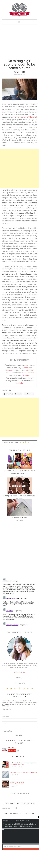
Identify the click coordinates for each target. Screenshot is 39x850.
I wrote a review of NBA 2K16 (25, 117)
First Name (5, 716)
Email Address (6, 709)
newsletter (19, 383)
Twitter (11, 688)
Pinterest (26, 375)
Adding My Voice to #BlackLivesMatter (20, 496)
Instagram (30, 370)
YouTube (15, 688)
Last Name (5, 724)
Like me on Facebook (19, 793)
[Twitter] (23, 442)
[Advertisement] (19, 39)
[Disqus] (19, 550)
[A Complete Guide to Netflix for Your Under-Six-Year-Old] (19, 461)
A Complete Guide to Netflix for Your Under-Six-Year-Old (23, 763)
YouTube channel (27, 373)
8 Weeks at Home (19, 518)
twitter (26, 368)
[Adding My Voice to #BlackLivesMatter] (19, 486)
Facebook (8, 370)
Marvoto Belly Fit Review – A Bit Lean (23, 772)
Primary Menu (19, 22)
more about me (19, 672)
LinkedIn (27, 688)
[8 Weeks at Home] (19, 508)
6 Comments (8, 442)
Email (31, 688)
